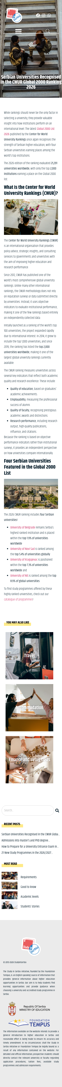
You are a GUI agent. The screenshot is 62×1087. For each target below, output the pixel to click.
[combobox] (28, 810)
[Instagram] (43, 15)
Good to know (28, 887)
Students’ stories (30, 906)
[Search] (57, 810)
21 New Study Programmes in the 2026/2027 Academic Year (26, 855)
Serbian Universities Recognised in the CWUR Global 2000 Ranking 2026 (30, 837)
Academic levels (30, 896)
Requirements (29, 877)
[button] (18, 31)
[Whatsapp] (49, 15)
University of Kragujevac (24, 559)
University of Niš (19, 575)
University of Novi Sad (22, 549)
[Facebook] (38, 15)
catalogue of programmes (18, 599)
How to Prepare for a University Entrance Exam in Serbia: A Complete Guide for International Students (31, 849)
